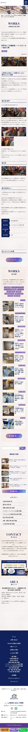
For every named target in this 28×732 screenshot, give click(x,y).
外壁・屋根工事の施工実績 (10, 520)
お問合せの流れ (14, 649)
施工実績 (14, 656)
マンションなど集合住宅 (10, 289)
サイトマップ (14, 681)
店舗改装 (4, 51)
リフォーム (20, 289)
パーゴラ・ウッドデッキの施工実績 (12, 511)
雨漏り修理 (17, 295)
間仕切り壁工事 (19, 293)
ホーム (14, 636)
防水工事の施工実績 (8, 517)
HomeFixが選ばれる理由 (14, 643)
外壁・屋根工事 (10, 291)
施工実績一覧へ (13, 260)
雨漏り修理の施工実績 (8, 507)
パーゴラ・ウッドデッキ (17, 287)
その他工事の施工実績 (8, 523)
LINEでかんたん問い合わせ (23, 730)
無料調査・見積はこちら (14, 730)
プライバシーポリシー (14, 678)
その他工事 (7, 287)
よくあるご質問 (14, 653)
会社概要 (14, 675)
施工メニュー (14, 646)
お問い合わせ (14, 639)
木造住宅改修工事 (9, 293)
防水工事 (10, 295)
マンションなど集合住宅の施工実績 (12, 514)
